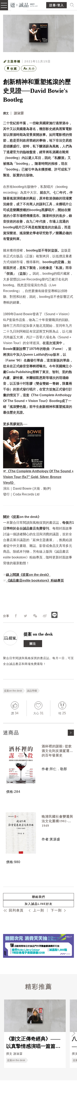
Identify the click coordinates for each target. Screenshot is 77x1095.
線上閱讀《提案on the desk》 (28, 574)
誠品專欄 (32, 690)
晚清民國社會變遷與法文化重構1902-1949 (57, 821)
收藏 (13, 68)
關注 (33, 643)
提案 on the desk (38, 634)
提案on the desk (13, 690)
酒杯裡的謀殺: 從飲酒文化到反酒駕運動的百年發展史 (57, 750)
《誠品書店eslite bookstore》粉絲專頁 (35, 580)
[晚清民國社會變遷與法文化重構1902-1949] (21, 833)
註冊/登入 (56, 5)
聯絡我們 (38, 896)
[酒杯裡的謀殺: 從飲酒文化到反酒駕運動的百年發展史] (21, 762)
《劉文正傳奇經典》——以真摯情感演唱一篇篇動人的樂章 (33, 1042)
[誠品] (24, 4)
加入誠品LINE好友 (39, 903)
